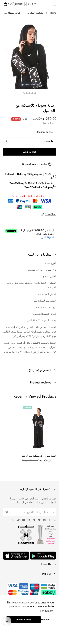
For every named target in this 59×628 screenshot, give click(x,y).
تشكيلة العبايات (35, 13)
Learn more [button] (46, 611)
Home (53, 13)
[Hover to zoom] (29, 53)
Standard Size (43, 132)
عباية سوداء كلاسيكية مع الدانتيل (38, 456)
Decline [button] (45, 619)
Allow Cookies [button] (24, 619)
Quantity (48, 141)
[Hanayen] (25, 4)
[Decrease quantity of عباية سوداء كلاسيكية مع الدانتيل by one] (39, 141)
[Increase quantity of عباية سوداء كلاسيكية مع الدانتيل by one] (6, 141)
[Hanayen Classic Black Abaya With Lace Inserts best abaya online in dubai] (35, 93)
